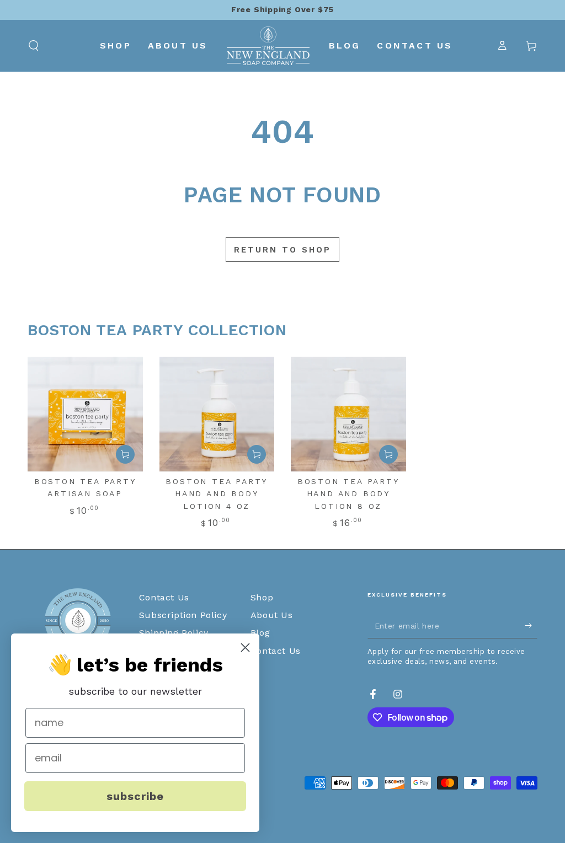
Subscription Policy (183, 615)
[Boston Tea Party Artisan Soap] (85, 414)
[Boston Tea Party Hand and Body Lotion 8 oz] (348, 414)
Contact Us (164, 597)
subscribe (135, 796)
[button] (33, 46)
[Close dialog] (245, 647)
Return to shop (282, 250)
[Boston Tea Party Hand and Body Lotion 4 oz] (217, 414)
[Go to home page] (268, 45)
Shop (261, 597)
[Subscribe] (531, 626)
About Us (271, 615)
